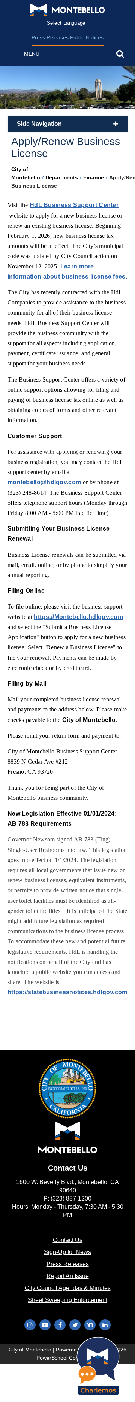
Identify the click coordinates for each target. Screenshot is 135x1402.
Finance (93, 177)
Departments (61, 177)
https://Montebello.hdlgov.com (78, 617)
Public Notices (87, 37)
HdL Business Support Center (74, 205)
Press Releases (50, 37)
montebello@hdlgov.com (44, 482)
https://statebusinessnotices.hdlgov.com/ (68, 992)
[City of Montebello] (67, 10)
